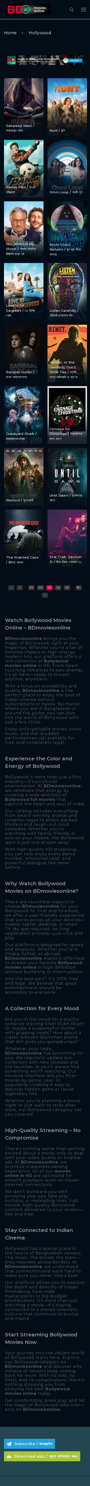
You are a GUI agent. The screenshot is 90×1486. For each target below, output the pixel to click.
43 (67, 587)
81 (78, 587)
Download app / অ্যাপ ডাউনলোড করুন (46, 1456)
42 (58, 587)
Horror (12, 117)
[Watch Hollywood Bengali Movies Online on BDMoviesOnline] (27, 9)
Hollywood (40, 32)
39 (31, 587)
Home (10, 32)
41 (49, 587)
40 (40, 587)
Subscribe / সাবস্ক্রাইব (33, 1444)
